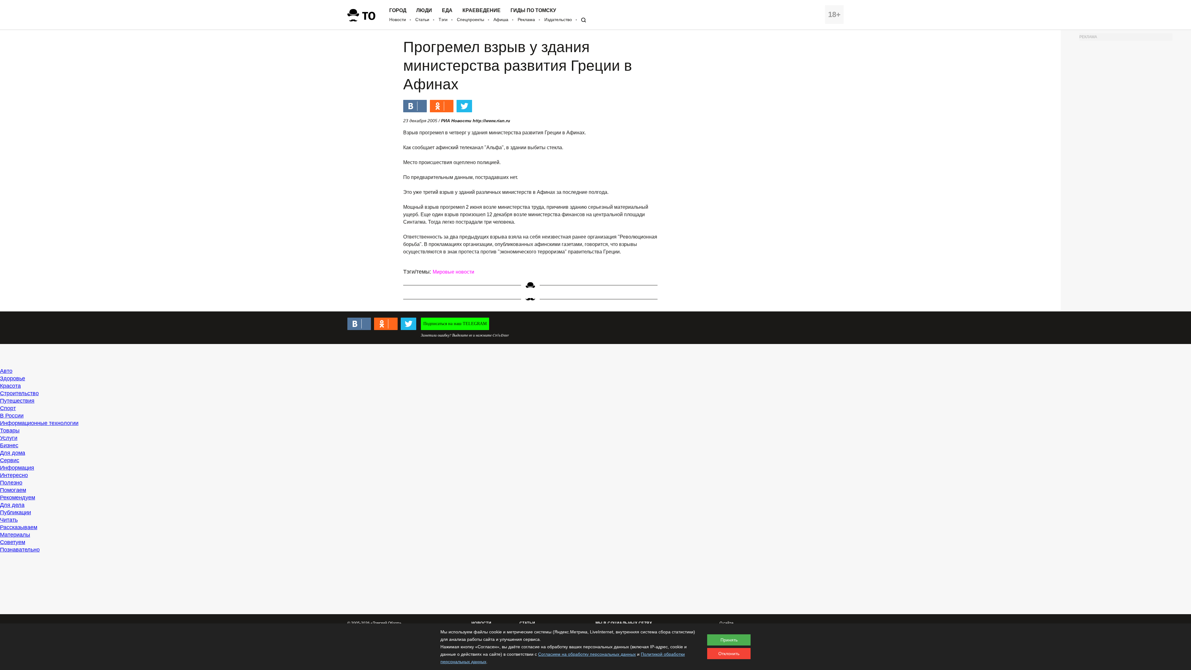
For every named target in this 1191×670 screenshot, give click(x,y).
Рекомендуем (17, 497)
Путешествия (17, 401)
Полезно (11, 483)
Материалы (15, 535)
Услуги (8, 438)
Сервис (9, 460)
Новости (397, 19)
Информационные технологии (39, 423)
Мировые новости (453, 272)
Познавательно (20, 550)
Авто (6, 371)
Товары (10, 430)
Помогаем (13, 490)
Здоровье (12, 378)
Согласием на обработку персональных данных (587, 654)
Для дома (12, 453)
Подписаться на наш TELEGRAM (455, 323)
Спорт (8, 408)
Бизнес (9, 445)
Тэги (443, 19)
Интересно (14, 475)
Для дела (12, 505)
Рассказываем (18, 527)
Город (397, 10)
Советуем (12, 542)
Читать (9, 520)
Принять (729, 639)
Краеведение (481, 10)
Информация (17, 468)
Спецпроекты (470, 19)
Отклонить (728, 653)
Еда (447, 10)
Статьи (422, 19)
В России (12, 416)
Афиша (500, 19)
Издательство (558, 19)
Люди (424, 10)
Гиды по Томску (533, 10)
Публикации (15, 512)
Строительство (19, 393)
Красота (10, 386)
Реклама (526, 19)
